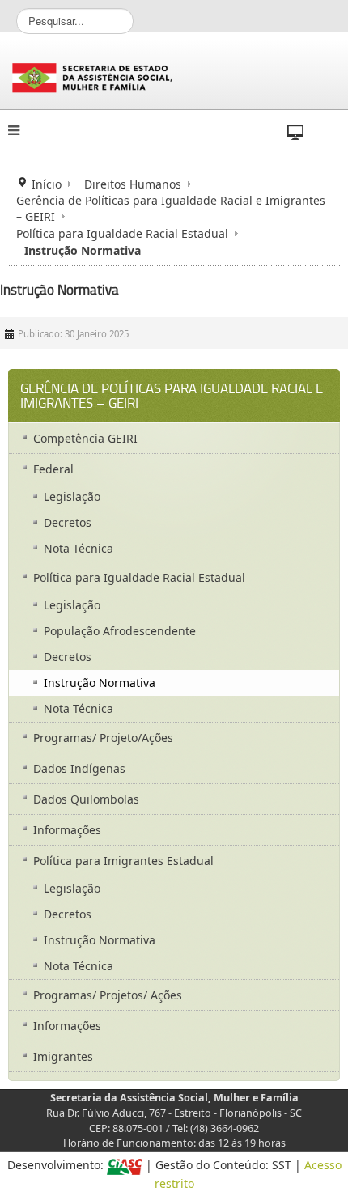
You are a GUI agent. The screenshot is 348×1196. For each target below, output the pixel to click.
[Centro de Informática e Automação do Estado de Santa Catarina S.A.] (124, 1165)
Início (47, 184)
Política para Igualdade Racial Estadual (122, 233)
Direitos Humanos (132, 184)
